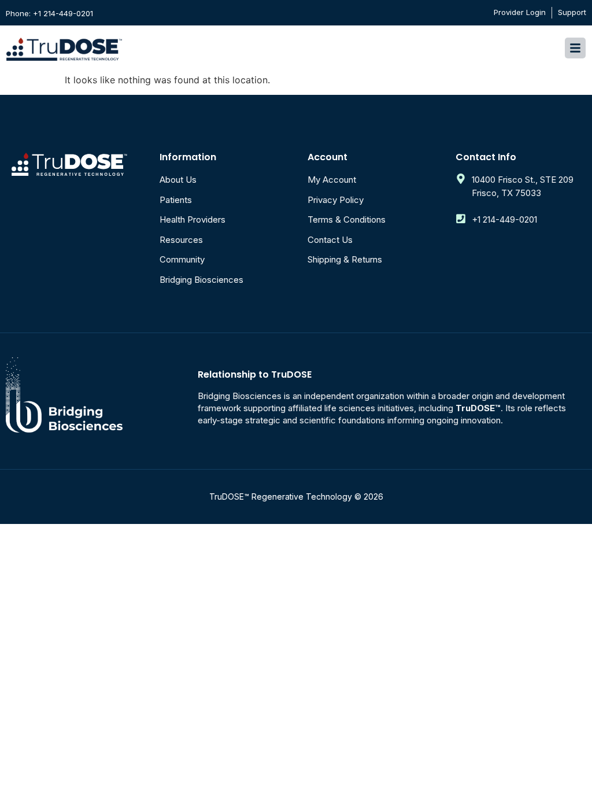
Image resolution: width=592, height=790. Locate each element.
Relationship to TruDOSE (255, 374)
